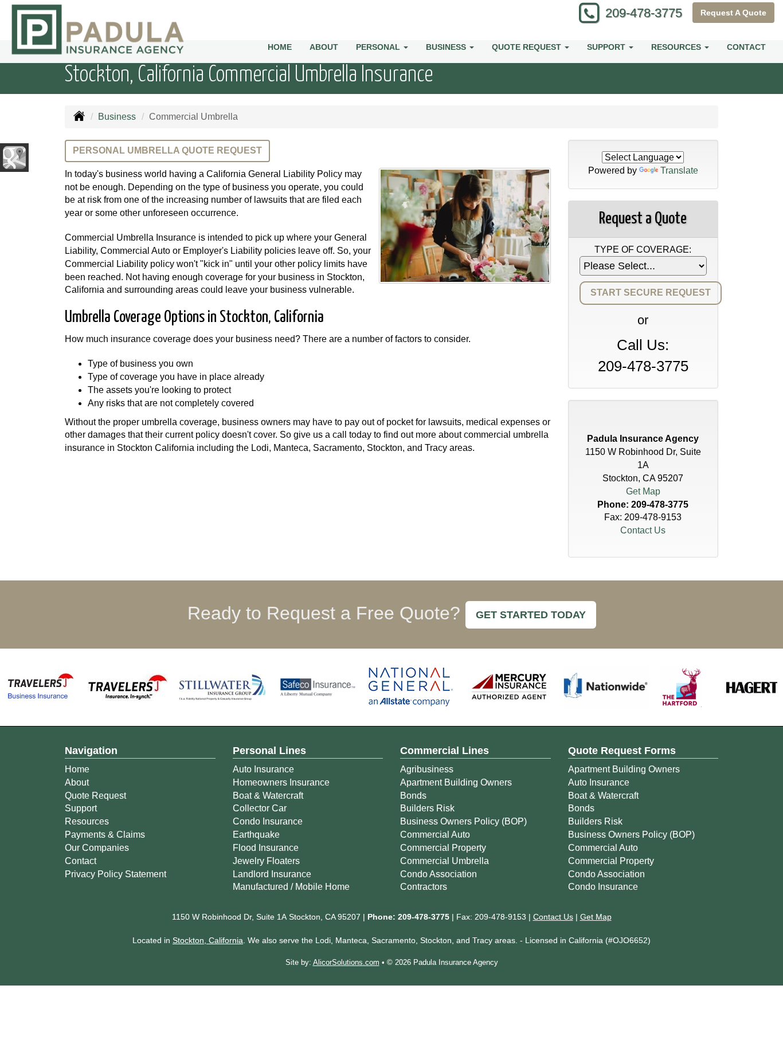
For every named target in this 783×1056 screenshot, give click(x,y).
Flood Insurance (266, 848)
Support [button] (607, 47)
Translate (679, 170)
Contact (746, 47)
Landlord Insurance (272, 874)
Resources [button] (677, 47)
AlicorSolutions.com (346, 962)
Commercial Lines (444, 750)
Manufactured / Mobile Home (291, 887)
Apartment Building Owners (456, 782)
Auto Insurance (263, 769)
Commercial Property (443, 848)
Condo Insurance (268, 821)
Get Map (643, 491)
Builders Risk (427, 808)
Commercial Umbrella (444, 861)
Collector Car (260, 808)
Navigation (91, 750)
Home (280, 47)
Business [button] (447, 47)
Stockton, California (208, 940)
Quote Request (95, 795)
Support (81, 808)
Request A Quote (733, 12)
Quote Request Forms (622, 750)
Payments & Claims (105, 834)
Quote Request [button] (527, 47)
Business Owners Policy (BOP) (463, 821)
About (324, 47)
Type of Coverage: (642, 249)
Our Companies (97, 848)
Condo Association (438, 874)
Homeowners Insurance (281, 782)
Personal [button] (379, 47)
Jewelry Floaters (266, 861)
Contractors (423, 887)
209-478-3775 (643, 13)
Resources (87, 821)
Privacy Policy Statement (115, 874)
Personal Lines (269, 750)
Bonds (413, 795)
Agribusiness (426, 769)
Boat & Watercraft (268, 795)
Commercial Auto (435, 834)
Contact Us (642, 530)
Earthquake (256, 834)
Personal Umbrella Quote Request (167, 150)
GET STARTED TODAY (531, 615)
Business (117, 116)
